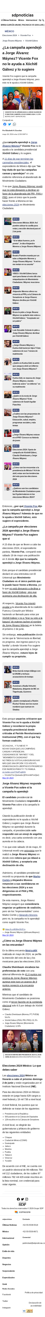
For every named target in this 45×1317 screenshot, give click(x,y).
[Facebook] (4, 124)
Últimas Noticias (9, 20)
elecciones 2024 (10, 204)
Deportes (6, 1258)
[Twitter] (9, 124)
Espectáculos (8, 1278)
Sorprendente (8, 1271)
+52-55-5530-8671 (30, 1232)
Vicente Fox (25, 35)
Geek (4, 1284)
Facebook (6, 1294)
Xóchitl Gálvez (31, 41)
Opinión (5, 1245)
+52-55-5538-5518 (30, 1225)
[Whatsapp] (14, 124)
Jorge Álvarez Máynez (12, 41)
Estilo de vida (8, 1251)
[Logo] (22, 15)
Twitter (5, 1301)
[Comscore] (22, 1212)
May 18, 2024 (8, 778)
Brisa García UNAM (10, 25)
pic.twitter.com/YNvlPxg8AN (14, 772)
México (21, 20)
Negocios (6, 1264)
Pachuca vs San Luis (32, 25)
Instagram (6, 1308)
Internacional (31, 20)
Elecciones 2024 (9, 35)
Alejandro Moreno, (28, 915)
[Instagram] (26, 1199)
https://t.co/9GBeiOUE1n (15, 929)
